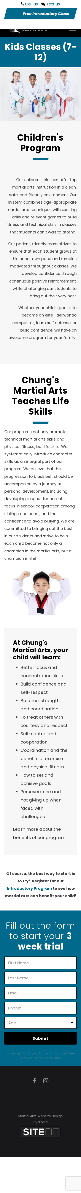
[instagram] (45, 1081)
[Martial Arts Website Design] (40, 1131)
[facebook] (34, 1081)
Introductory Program (29, 888)
